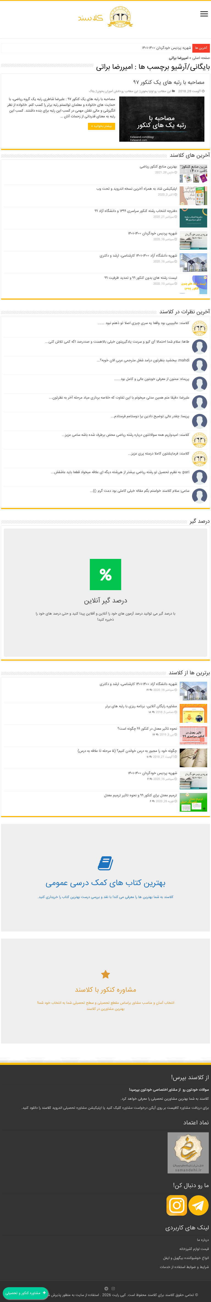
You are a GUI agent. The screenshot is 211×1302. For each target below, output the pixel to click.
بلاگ (92, 91)
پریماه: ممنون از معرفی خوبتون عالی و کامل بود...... (151, 379)
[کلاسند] (105, 17)
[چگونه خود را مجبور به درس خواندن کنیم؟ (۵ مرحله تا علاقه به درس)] (193, 758)
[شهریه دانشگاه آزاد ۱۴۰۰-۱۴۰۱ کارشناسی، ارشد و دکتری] (193, 691)
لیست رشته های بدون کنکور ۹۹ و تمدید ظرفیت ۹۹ (141, 278)
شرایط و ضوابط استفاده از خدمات (184, 1267)
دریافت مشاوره (191, 1108)
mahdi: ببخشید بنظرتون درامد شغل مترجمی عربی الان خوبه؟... (143, 360)
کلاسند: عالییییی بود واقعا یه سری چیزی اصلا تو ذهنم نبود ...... (143, 323)
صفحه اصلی (201, 58)
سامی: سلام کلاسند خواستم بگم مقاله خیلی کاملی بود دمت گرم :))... (139, 491)
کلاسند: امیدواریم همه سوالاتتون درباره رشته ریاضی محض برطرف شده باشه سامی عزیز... (125, 435)
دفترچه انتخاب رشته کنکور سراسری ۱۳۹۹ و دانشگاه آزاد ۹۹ (136, 211)
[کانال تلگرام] (106, 1288)
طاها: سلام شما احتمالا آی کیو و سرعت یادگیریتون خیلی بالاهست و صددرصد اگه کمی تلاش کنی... (117, 342)
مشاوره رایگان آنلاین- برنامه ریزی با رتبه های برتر (141, 706)
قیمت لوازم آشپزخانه (194, 1249)
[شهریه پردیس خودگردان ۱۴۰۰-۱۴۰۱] (193, 780)
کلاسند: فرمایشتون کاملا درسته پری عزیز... (158, 453)
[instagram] (113, 1288)
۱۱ (147, 757)
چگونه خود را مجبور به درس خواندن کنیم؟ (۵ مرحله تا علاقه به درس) (127, 751)
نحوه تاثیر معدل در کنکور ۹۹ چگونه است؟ (147, 729)
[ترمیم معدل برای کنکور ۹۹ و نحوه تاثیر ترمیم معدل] (193, 802)
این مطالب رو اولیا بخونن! (155, 91)
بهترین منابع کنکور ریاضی (158, 166)
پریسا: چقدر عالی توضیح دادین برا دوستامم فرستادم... (150, 416)
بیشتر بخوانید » (101, 126)
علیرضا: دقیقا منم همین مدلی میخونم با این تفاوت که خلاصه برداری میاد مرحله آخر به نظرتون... (119, 397)
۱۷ (153, 735)
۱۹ (147, 690)
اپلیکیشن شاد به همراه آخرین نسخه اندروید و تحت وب (136, 189)
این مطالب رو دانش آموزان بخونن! (117, 91)
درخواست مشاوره (135, 1108)
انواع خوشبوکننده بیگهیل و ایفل (186, 1258)
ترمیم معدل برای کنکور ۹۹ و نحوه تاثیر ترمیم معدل (140, 795)
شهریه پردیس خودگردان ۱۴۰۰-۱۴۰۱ (166, 48)
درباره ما (203, 1240)
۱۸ (150, 712)
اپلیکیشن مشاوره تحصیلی (82, 1108)
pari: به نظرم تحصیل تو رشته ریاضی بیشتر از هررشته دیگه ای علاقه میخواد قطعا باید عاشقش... (120, 472)
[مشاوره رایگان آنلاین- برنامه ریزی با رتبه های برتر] (193, 713)
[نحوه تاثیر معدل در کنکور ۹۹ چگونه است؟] (193, 735)
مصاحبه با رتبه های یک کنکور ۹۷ (168, 82)
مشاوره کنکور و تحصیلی (23, 1293)
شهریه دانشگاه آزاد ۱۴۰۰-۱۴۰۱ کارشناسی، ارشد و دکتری (138, 255)
